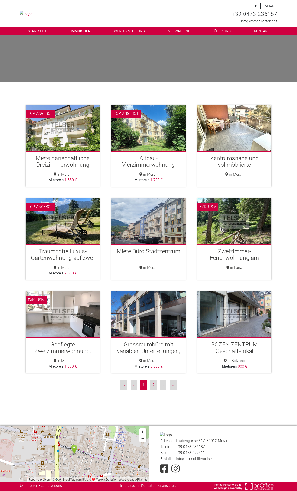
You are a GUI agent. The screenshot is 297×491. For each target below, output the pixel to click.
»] (173, 385)
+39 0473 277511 (190, 453)
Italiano (269, 6)
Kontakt (261, 31)
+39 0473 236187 (254, 14)
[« (124, 385)
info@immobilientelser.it (259, 21)
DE (257, 6)
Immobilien (80, 31)
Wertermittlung (129, 31)
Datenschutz (166, 485)
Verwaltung (179, 31)
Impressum (129, 485)
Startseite (37, 31)
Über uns (222, 31)
